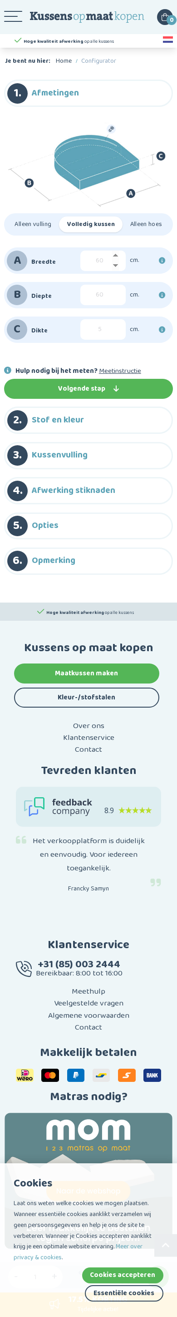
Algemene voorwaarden (88, 1015)
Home (64, 61)
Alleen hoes (146, 224)
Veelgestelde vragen (88, 1003)
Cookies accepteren (122, 1275)
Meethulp (88, 991)
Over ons (88, 725)
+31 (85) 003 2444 (79, 964)
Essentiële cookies (123, 1293)
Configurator (98, 61)
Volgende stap (81, 388)
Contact (88, 749)
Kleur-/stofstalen (86, 697)
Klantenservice (88, 737)
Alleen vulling (33, 224)
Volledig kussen (91, 224)
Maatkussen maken (86, 673)
